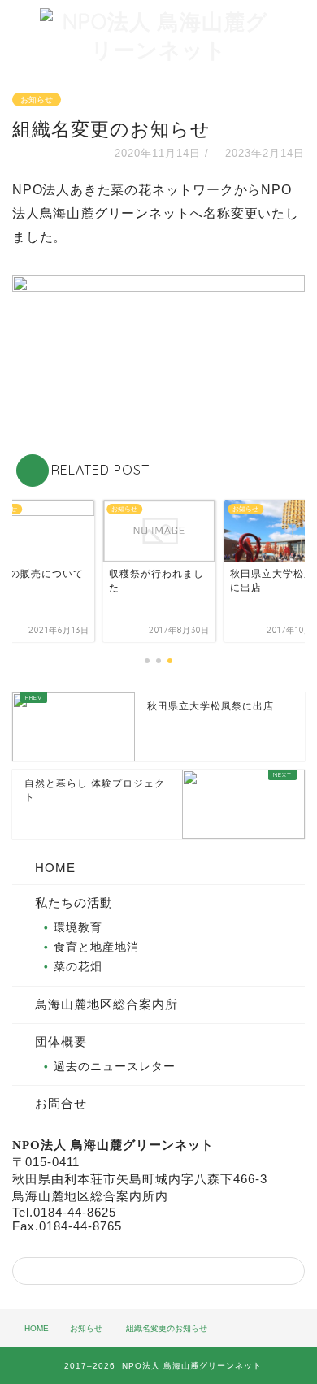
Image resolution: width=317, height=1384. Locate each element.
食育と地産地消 (96, 947)
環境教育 (78, 928)
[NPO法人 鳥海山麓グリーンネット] (159, 50)
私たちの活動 (74, 902)
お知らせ (36, 99)
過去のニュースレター (115, 1067)
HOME (55, 867)
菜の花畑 (78, 967)
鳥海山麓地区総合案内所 (106, 1004)
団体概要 (61, 1041)
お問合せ (61, 1103)
